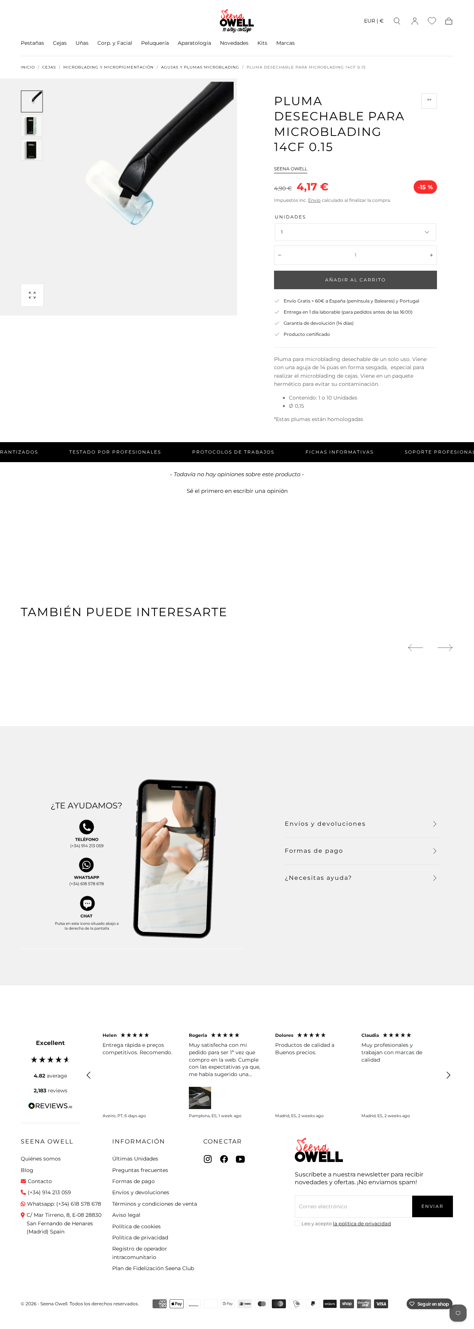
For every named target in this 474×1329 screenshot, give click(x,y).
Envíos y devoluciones (140, 1192)
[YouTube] (240, 1159)
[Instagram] (208, 1159)
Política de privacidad (140, 1237)
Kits (262, 43)
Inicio (28, 67)
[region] (268, 1076)
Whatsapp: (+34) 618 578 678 (64, 1204)
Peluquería (155, 43)
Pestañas (32, 43)
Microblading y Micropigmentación (108, 67)
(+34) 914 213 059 (49, 1192)
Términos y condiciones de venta (154, 1204)
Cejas (60, 43)
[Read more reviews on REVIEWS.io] (50, 1107)
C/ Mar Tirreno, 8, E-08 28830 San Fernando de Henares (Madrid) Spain (64, 1223)
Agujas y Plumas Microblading (200, 67)
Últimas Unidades (135, 1158)
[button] (374, 22)
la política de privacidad (362, 1223)
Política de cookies (136, 1226)
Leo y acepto (346, 1223)
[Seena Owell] (319, 1150)
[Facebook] (224, 1159)
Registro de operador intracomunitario (139, 1252)
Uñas (82, 43)
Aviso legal (126, 1215)
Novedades (234, 43)
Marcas (285, 43)
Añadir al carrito (355, 280)
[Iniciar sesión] (414, 21)
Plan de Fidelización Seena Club (153, 1268)
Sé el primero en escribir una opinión (237, 490)
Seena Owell (290, 168)
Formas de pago (133, 1181)
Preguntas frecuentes (140, 1170)
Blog (27, 1170)
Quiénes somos (41, 1158)
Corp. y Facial (114, 43)
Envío (314, 200)
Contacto (40, 1181)
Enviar (432, 1206)
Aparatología (194, 43)
